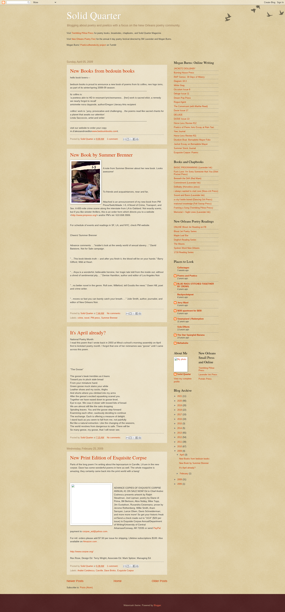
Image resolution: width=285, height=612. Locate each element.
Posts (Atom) (86, 587)
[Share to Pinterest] (137, 139)
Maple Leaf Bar (181, 235)
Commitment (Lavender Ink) (187, 182)
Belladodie (182, 343)
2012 (180, 437)
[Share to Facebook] (134, 139)
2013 (180, 433)
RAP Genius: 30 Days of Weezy (189, 77)
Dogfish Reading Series (185, 240)
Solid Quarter (94, 15)
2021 (180, 396)
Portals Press (205, 379)
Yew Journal (179, 131)
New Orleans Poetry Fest (84, 39)
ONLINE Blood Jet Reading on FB (190, 227)
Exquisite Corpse (125, 570)
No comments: (114, 313)
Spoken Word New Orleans (187, 248)
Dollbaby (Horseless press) (187, 187)
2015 (180, 423)
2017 (180, 414)
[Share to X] (131, 139)
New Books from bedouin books (102, 70)
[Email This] (124, 139)
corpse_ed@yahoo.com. (95, 531)
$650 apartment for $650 (189, 310)
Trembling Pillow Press (83, 33)
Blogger (157, 605)
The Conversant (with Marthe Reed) (191, 106)
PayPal (157, 528)
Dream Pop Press (182, 98)
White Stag (179, 85)
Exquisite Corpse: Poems (186, 152)
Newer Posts (75, 581)
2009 (180, 451)
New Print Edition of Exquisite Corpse (108, 457)
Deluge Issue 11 (181, 93)
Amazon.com (90, 541)
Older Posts (159, 581)
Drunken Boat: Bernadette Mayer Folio (192, 140)
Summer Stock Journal (185, 148)
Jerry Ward (182, 302)
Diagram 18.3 (180, 81)
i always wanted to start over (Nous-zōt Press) (196, 191)
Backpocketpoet (185, 294)
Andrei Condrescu (86, 570)
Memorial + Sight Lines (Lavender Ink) (192, 212)
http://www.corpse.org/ (81, 551)
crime (80, 318)
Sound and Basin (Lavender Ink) (189, 195)
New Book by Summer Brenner (101, 154)
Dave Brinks (110, 570)
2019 (180, 405)
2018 (180, 410)
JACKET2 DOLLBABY (184, 68)
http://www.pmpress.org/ (84, 215)
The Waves (179, 244)
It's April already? (88, 332)
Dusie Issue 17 (181, 110)
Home (118, 581)
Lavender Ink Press (208, 374)
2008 (180, 479)
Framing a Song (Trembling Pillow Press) (193, 208)
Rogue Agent (180, 102)
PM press (95, 318)
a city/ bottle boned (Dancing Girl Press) (193, 199)
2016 (180, 419)
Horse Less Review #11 (185, 135)
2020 (180, 401)
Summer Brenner (109, 318)
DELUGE (178, 114)
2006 (180, 484)
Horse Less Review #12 (185, 123)
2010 (180, 446)
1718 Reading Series (184, 252)
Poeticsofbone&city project (93, 45)
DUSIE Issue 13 (181, 119)
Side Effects (183, 327)
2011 (180, 442)
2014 (180, 428)
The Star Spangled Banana (191, 335)
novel (86, 318)
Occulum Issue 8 (182, 89)
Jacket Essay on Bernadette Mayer (191, 144)
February (184, 473)
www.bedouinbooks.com (104, 131)
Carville (99, 570)
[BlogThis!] (127, 139)
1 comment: (113, 139)
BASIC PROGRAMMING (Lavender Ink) (193, 167)
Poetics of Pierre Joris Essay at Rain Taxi (194, 127)
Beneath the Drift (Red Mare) (187, 178)
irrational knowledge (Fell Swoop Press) (192, 203)
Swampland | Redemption (190, 319)
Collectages (183, 267)
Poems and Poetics (187, 275)
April (182, 454)
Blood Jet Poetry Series (185, 231)
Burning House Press (184, 72)
